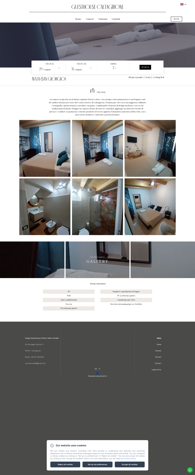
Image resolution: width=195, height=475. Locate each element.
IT (99, 369)
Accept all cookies (130, 464)
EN (96, 369)
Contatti (116, 19)
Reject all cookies (65, 464)
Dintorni (103, 19)
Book (176, 19)
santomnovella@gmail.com (35, 363)
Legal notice (156, 369)
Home (78, 19)
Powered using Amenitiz (97, 376)
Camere (90, 19)
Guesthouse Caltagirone (97, 6)
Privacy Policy (130, 458)
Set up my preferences (97, 464)
